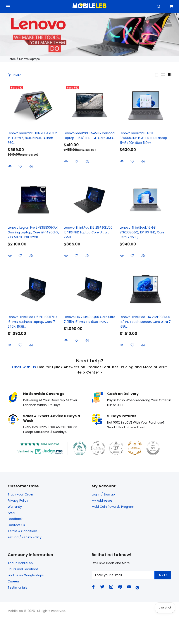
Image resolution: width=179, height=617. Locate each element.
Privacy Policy (18, 500)
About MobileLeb (20, 563)
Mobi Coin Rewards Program (113, 506)
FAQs (11, 513)
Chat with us (24, 367)
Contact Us (16, 525)
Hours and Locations (23, 569)
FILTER (17, 75)
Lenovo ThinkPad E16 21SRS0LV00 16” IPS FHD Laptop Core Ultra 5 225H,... (88, 232)
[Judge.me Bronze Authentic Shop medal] (135, 448)
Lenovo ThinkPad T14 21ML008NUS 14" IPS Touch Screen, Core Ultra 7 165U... (145, 322)
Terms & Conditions (23, 531)
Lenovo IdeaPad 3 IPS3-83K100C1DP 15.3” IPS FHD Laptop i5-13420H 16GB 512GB (143, 138)
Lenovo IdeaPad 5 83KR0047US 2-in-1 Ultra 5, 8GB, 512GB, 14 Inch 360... (33, 138)
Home (11, 59)
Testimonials (17, 587)
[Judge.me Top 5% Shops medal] (153, 448)
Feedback (15, 519)
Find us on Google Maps (26, 575)
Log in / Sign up (103, 494)
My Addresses (102, 500)
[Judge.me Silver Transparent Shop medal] (98, 448)
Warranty (15, 506)
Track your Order (20, 494)
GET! (163, 575)
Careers (14, 581)
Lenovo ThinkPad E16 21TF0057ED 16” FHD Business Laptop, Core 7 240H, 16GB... (32, 322)
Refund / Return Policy (24, 537)
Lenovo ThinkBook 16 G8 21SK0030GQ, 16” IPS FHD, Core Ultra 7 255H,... (142, 232)
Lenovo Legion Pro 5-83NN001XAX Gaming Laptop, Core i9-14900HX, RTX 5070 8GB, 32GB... (33, 232)
